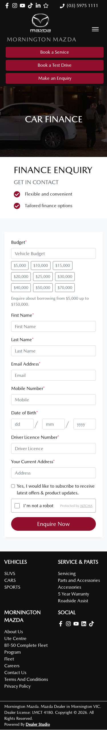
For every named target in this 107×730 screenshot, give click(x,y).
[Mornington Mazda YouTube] (23, 5)
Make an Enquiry (54, 78)
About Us (13, 631)
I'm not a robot (38, 505)
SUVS (9, 573)
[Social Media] (31, 5)
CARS (10, 580)
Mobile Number (28, 388)
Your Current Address (33, 461)
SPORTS (12, 587)
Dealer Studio (38, 724)
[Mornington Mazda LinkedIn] (39, 5)
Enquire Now (53, 524)
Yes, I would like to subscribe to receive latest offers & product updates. (56, 489)
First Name (22, 315)
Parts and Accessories (79, 580)
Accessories (69, 587)
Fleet (9, 659)
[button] (95, 29)
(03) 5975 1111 (82, 5)
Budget (19, 242)
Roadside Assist (73, 600)
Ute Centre (15, 638)
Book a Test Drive (55, 65)
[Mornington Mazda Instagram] (16, 5)
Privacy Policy (17, 686)
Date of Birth (24, 413)
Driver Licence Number (35, 437)
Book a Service (54, 52)
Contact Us (15, 672)
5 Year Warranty (73, 594)
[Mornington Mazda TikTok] (92, 623)
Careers (11, 665)
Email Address (26, 364)
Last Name (22, 339)
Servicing (67, 573)
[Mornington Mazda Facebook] (8, 5)
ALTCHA (86, 506)
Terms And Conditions (26, 679)
